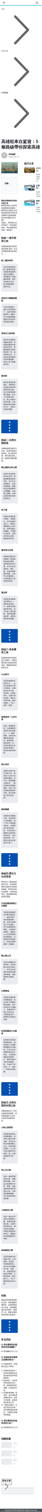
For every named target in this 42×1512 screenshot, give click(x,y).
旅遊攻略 (4, 51)
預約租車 (9, 426)
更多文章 (6, 1480)
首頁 (3, 9)
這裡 (16, 1351)
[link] (3, 9)
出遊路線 (4, 92)
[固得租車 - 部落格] (14, 2)
